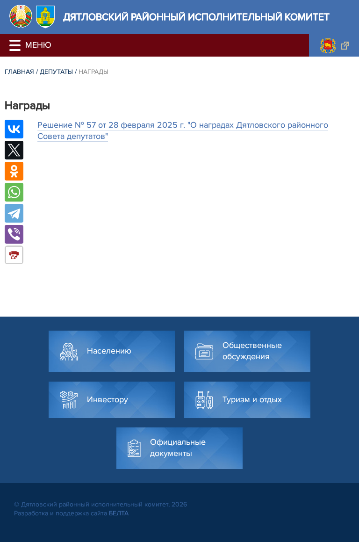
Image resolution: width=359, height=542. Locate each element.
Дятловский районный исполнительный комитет (196, 17)
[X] (14, 150)
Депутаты (56, 72)
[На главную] (20, 16)
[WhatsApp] (14, 192)
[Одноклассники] (14, 171)
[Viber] (14, 234)
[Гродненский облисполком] (334, 45)
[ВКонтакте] (14, 129)
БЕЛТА (119, 513)
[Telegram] (14, 213)
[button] (16, 45)
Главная (19, 72)
